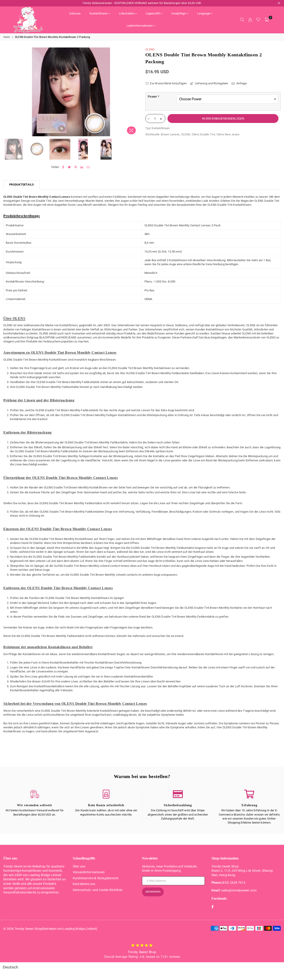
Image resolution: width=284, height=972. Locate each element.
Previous (7, 92)
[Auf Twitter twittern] (69, 167)
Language (203, 13)
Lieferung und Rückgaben (211, 83)
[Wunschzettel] (258, 19)
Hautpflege (178, 13)
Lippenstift (153, 13)
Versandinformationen (89, 872)
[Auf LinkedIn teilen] (82, 167)
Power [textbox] (153, 96)
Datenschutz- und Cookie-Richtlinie (97, 890)
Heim (6, 37)
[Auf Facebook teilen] (63, 167)
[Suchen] (242, 19)
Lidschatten (126, 13)
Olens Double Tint (203, 134)
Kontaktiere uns (84, 884)
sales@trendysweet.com (238, 890)
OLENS (149, 49)
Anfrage (241, 83)
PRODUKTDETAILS (21, 184)
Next (135, 92)
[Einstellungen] (250, 19)
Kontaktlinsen (98, 13)
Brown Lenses (170, 134)
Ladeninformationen (139, 25)
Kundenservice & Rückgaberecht (96, 878)
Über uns (79, 866)
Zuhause (75, 13)
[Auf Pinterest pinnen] (75, 167)
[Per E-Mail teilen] (88, 167)
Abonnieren (152, 891)
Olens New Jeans (228, 134)
